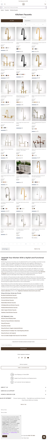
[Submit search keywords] (2, 7)
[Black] (3, 208)
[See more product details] (9, 47)
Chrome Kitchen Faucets (7, 300)
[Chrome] (5, 48)
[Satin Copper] (37, 182)
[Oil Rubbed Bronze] (8, 75)
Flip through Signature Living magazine (23, 1)
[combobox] (23, 7)
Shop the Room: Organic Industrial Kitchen (12, 328)
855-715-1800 (31, 435)
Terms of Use (4, 409)
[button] (20, 416)
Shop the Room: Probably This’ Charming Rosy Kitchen (15, 330)
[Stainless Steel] (20, 49)
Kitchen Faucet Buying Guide (8, 318)
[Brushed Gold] (3, 48)
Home (2, 10)
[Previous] (1, 1)
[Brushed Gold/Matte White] (32, 208)
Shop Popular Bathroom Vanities (30, 400)
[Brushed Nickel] (32, 129)
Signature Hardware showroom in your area (29, 290)
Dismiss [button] (4, 436)
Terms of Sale (4, 412)
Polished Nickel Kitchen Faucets (9, 307)
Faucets (7, 10)
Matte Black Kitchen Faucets (8, 302)
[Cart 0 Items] (45, 4)
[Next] (45, 1)
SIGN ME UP (23, 348)
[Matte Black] (17, 49)
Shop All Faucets (5, 323)
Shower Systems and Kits (19, 398)
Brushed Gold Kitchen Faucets (9, 295)
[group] (23, 1)
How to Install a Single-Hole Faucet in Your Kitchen (14, 335)
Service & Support (8, 391)
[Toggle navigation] (2, 4)
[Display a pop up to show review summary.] (9, 78)
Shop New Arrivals (6, 325)
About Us (4, 387)
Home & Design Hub (8, 394)
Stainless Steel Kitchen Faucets (9, 312)
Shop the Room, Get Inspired (8, 333)
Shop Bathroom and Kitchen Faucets (36, 398)
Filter (12, 20)
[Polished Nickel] (8, 48)
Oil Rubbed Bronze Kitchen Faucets (10, 305)
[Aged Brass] (1, 48)
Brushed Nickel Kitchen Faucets (9, 297)
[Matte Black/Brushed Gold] (34, 208)
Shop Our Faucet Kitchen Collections (10, 320)
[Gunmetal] (6, 48)
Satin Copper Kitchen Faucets (8, 310)
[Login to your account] (5, 4)
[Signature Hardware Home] (23, 4)
